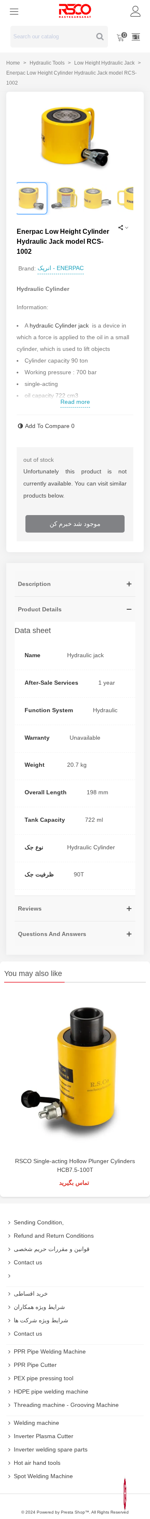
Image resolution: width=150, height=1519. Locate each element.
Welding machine (36, 1422)
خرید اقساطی (31, 1293)
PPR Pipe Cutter (35, 1364)
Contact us (28, 1262)
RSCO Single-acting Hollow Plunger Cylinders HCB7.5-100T (75, 1165)
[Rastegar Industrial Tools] (75, 11)
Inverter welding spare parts (51, 1449)
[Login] (136, 11)
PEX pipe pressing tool (43, 1378)
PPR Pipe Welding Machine (50, 1351)
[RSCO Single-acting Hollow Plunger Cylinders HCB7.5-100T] (75, 1072)
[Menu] (14, 11)
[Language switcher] (136, 37)
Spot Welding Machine (43, 1476)
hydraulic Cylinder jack (59, 325)
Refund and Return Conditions (54, 1235)
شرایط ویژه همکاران (39, 1307)
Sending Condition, (39, 1222)
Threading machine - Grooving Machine (66, 1404)
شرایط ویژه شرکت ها (41, 1320)
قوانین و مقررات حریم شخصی (52, 1249)
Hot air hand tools (37, 1462)
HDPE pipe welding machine (51, 1391)
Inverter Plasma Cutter (43, 1436)
